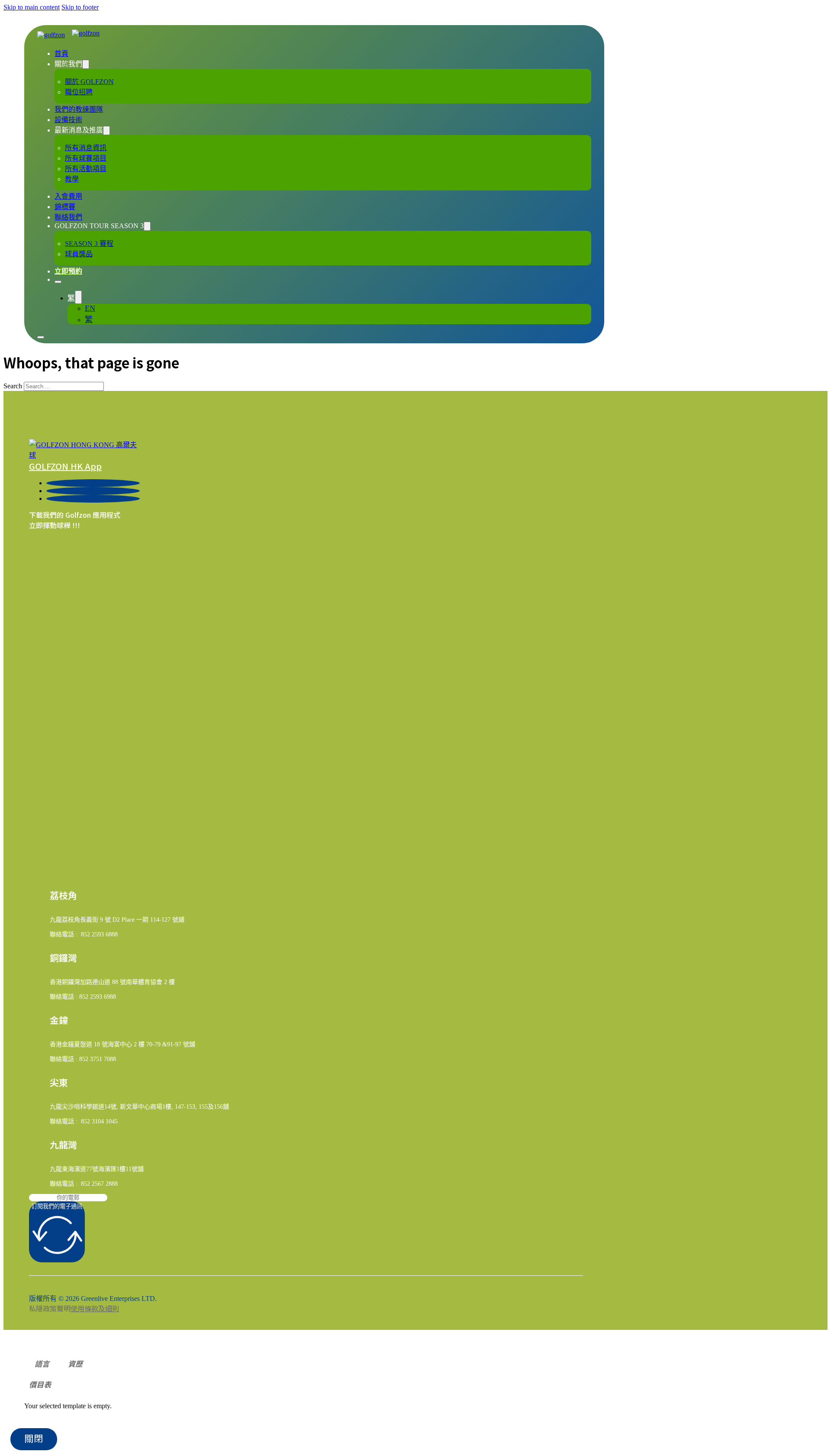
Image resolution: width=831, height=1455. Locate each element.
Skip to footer (80, 7)
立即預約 (68, 271)
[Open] (58, 282)
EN (90, 308)
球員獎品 (79, 254)
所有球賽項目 (85, 158)
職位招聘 (79, 92)
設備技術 (68, 119)
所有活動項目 (85, 168)
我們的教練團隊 (79, 109)
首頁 (61, 53)
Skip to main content (31, 7)
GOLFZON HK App (65, 466)
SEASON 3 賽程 (89, 243)
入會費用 (68, 196)
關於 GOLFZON (89, 81)
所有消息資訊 (85, 148)
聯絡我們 (68, 217)
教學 (72, 179)
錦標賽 (65, 206)
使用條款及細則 (95, 1308)
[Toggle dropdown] (85, 64)
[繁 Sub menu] (78, 297)
